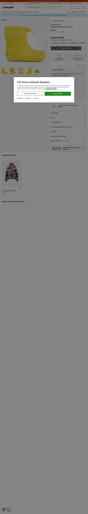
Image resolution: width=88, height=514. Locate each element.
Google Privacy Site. (51, 88)
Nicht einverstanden (30, 93)
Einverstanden (57, 93)
